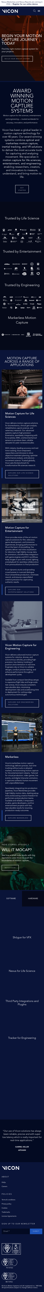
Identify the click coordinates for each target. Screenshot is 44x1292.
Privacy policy (6, 1204)
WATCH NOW (10, 868)
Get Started (22, 189)
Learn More (22, 939)
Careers (4, 1186)
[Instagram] (7, 1239)
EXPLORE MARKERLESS (18, 818)
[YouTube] (9, 1239)
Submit (36, 1231)
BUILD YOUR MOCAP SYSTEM (17, 59)
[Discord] (14, 1239)
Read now (9, 1110)
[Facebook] (3, 1239)
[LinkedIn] (12, 1239)
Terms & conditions (8, 1200)
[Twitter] (5, 1239)
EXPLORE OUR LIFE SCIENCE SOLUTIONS (21, 474)
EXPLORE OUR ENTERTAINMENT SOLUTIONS (21, 591)
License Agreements (9, 1216)
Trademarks (6, 1212)
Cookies (4, 1208)
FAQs (4, 1182)
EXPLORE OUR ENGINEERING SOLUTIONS (21, 703)
